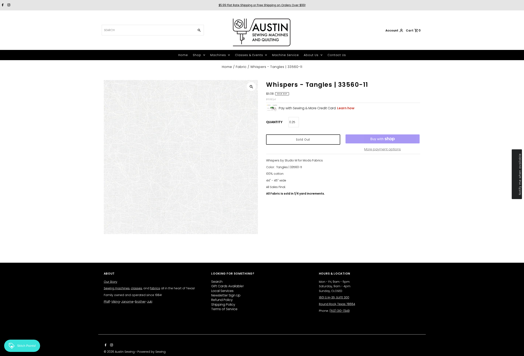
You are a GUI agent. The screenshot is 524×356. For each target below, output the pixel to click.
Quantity (274, 122)
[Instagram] (8, 5)
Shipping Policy (223, 304)
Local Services (222, 290)
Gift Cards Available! (227, 286)
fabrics (155, 288)
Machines (218, 55)
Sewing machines (117, 288)
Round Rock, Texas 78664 (337, 304)
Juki (149, 302)
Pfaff (107, 302)
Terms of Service (224, 309)
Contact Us (337, 55)
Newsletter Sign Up (226, 295)
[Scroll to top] (516, 348)
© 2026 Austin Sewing (120, 352)
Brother (140, 302)
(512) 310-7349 (340, 311)
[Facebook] (2, 5)
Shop (197, 55)
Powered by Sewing (151, 352)
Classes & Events (249, 55)
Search (216, 281)
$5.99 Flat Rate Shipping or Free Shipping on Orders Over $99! (262, 5)
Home (183, 55)
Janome (127, 302)
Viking (115, 302)
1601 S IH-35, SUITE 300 (334, 297)
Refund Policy (222, 299)
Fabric (241, 66)
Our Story (110, 282)
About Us (311, 55)
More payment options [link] (382, 149)
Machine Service (285, 55)
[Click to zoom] (251, 86)
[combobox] (148, 30)
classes (136, 288)
